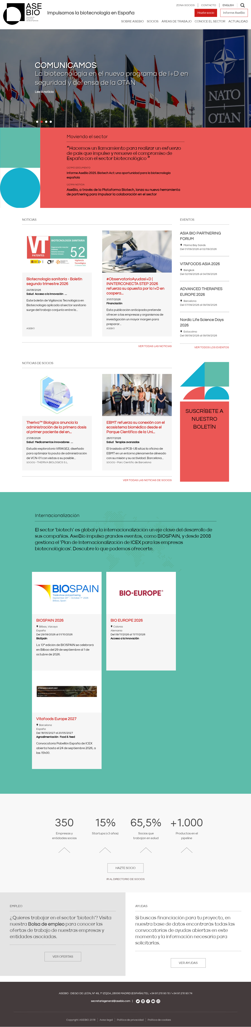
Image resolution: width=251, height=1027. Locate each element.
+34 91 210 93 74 (182, 993)
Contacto (208, 5)
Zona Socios (185, 5)
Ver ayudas (188, 963)
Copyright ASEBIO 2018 (80, 1020)
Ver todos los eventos (211, 347)
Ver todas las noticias (155, 346)
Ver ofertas (63, 956)
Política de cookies (159, 1020)
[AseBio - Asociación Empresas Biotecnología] (22, 14)
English (228, 5)
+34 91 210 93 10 (160, 993)
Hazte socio (205, 12)
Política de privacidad (130, 1020)
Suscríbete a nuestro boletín (204, 419)
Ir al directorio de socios (125, 879)
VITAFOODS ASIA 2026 (200, 264)
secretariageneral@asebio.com (110, 1001)
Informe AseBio (234, 12)
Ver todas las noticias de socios (147, 480)
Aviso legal (106, 1020)
